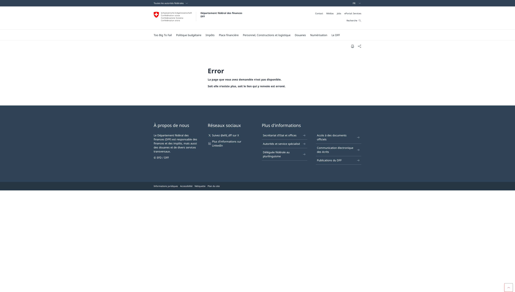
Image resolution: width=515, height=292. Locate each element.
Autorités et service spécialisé (281, 144)
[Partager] (359, 46)
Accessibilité (186, 186)
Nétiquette (200, 186)
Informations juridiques (166, 186)
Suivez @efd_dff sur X (225, 135)
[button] (188, 35)
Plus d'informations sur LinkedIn (226, 143)
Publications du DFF (329, 160)
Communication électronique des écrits (335, 150)
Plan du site (214, 186)
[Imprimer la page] (352, 46)
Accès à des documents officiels (332, 137)
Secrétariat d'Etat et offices (280, 135)
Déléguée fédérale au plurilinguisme (276, 154)
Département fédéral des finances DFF (222, 14)
